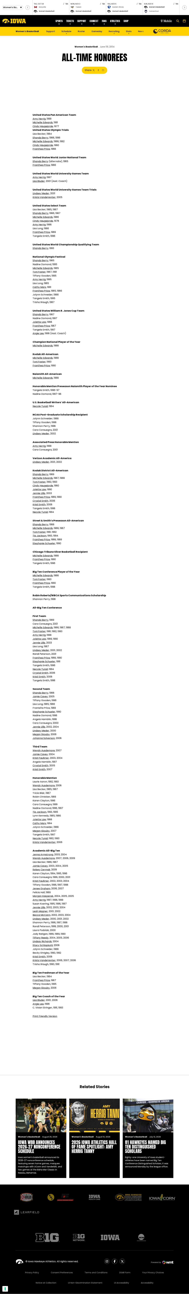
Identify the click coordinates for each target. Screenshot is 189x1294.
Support (81, 21)
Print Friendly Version (45, 1016)
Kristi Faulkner (41, 758)
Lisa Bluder (39, 181)
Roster (81, 31)
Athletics (115, 21)
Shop (126, 21)
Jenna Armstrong (43, 854)
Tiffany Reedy (40, 937)
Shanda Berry (40, 137)
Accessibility (147, 1282)
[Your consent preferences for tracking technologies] (5, 1289)
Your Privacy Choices (153, 1272)
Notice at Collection (46, 1282)
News (141, 31)
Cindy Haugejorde (43, 126)
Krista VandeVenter (44, 197)
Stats (129, 31)
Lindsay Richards (42, 941)
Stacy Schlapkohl (43, 945)
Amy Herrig (39, 118)
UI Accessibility (121, 1282)
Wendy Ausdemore (44, 750)
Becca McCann (41, 915)
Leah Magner (40, 911)
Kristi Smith (39, 504)
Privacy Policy (32, 1272)
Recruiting (114, 31)
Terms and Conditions (96, 1272)
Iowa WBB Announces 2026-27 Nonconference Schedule (39, 1146)
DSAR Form (124, 1272)
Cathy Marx (39, 287)
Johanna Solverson (44, 738)
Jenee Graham (41, 888)
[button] (27, 7)
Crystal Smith (40, 501)
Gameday (96, 31)
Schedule (66, 31)
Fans (104, 21)
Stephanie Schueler (44, 543)
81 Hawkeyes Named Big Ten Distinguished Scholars (145, 1146)
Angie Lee (38, 333)
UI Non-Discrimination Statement (85, 1282)
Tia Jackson (39, 535)
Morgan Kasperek (43, 896)
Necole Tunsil (40, 406)
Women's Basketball (86, 46)
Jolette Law (39, 322)
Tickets (70, 21)
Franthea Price (41, 149)
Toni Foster (39, 272)
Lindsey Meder (41, 193)
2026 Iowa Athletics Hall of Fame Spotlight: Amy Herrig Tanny (94, 1146)
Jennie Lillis (39, 493)
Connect (94, 21)
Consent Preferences (62, 1272)
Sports (59, 21)
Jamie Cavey (40, 696)
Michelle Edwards (43, 122)
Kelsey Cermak (41, 869)
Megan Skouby (41, 734)
